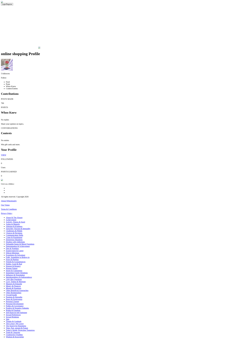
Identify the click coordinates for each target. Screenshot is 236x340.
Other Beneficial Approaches (17, 290)
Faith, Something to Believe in (18, 257)
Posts (8, 84)
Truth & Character (13, 332)
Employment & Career (14, 251)
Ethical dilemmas (12, 253)
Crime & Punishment (14, 237)
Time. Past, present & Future (17, 328)
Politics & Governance (14, 306)
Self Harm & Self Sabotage (16, 313)
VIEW (3, 155)
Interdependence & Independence (19, 277)
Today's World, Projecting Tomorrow (20, 330)
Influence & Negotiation (15, 275)
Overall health (11, 295)
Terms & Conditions (9, 209)
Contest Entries (12, 89)
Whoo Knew (11, 86)
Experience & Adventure (15, 255)
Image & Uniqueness (14, 271)
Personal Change (12, 301)
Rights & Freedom (13, 310)
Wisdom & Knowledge (15, 337)
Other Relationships (13, 293)
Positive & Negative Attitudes (17, 308)
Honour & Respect (13, 266)
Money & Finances (13, 286)
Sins (7, 319)
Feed (8, 82)
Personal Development (14, 304)
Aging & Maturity (13, 224)
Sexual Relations (12, 317)
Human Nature (11, 268)
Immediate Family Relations (17, 273)
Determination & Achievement (18, 246)
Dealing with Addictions (15, 242)
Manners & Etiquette (14, 284)
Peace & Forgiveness (14, 299)
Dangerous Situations (14, 240)
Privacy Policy (6, 213)
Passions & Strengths (14, 297)
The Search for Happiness (16, 326)
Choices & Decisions (14, 233)
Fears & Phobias (12, 259)
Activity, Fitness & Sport (15, 222)
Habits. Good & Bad (14, 264)
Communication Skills (14, 235)
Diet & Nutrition (12, 248)
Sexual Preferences (13, 315)
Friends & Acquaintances (15, 262)
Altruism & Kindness (14, 226)
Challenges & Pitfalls (14, 231)
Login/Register (7, 4)
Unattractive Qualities (14, 335)
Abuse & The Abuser (14, 218)
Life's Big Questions (14, 279)
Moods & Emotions (13, 288)
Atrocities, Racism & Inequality (18, 229)
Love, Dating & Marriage (16, 282)
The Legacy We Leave (15, 324)
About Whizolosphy (9, 201)
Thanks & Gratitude (13, 321)
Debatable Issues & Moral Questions (20, 244)
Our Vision (5, 205)
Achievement (11, 220)
